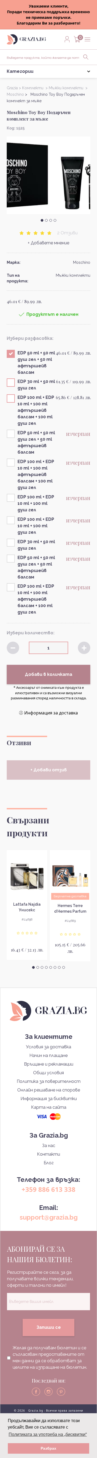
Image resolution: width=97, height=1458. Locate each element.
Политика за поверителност (49, 1081)
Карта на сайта (48, 1107)
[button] (42, 220)
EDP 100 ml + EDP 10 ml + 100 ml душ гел (36, 503)
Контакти (48, 1154)
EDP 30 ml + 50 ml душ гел (36, 385)
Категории (20, 71)
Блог (49, 1162)
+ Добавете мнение (48, 242)
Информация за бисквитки (48, 1098)
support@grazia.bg (49, 1217)
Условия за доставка (48, 1046)
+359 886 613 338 (48, 1189)
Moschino (81, 262)
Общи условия (48, 1072)
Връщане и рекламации (48, 1064)
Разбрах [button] (48, 1448)
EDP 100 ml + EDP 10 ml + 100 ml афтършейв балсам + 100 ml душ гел (36, 410)
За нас (48, 1145)
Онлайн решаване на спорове (48, 1090)
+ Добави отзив (48, 769)
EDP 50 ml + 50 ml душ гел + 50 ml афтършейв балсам (36, 362)
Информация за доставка (51, 713)
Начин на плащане (48, 1055)
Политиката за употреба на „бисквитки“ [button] (48, 1434)
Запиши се (48, 1327)
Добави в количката (48, 674)
